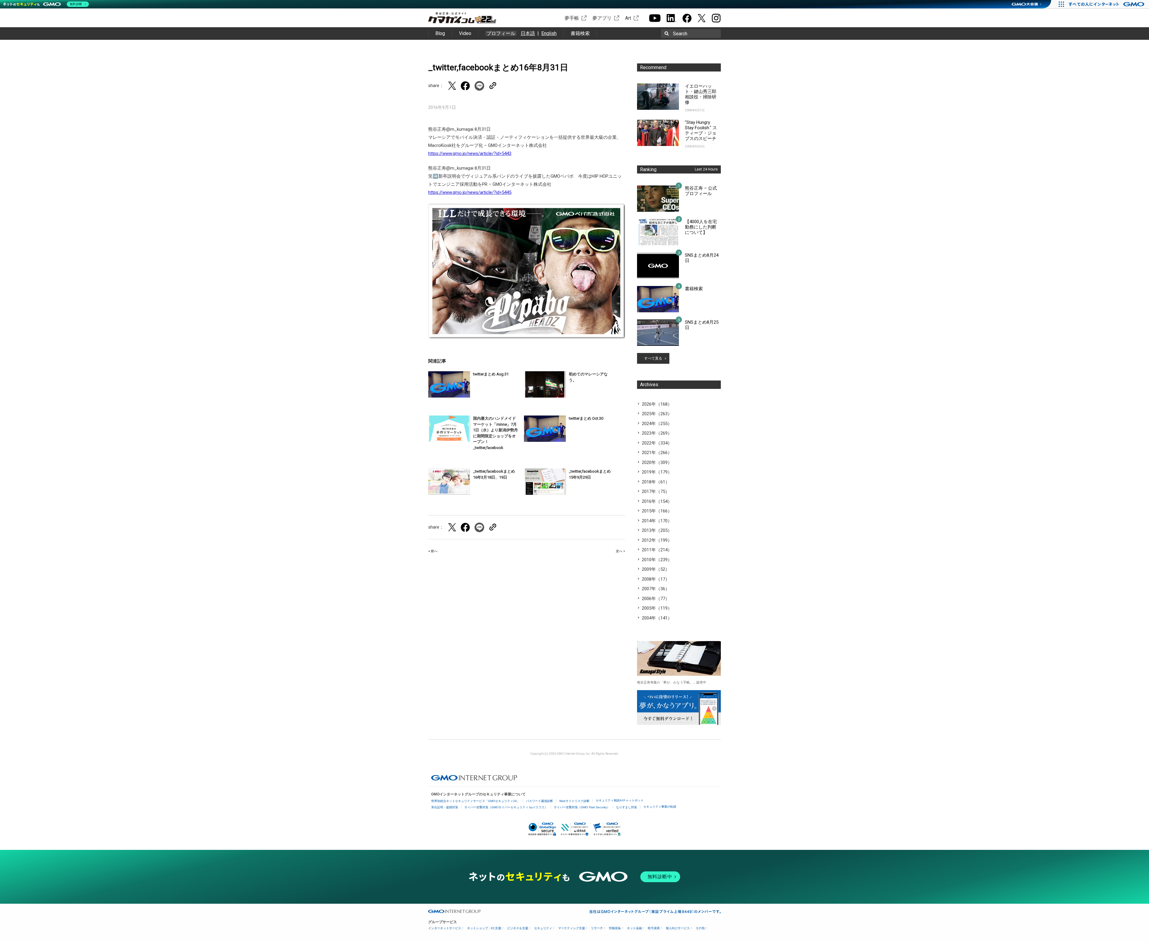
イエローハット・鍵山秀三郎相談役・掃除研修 (700, 94)
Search (680, 33)
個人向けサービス (678, 928)
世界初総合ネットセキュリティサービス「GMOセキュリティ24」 (475, 801)
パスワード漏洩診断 (539, 801)
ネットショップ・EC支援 (484, 928)
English (549, 33)
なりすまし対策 (626, 807)
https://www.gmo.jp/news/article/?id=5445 (469, 192)
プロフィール (501, 33)
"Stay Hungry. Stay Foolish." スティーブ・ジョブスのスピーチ (701, 130)
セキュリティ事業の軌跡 (659, 806)
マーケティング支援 (571, 928)
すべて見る (653, 358)
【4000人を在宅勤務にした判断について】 (701, 227)
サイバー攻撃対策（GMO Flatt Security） (582, 807)
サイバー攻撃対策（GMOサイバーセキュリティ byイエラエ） (506, 807)
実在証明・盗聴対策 (444, 807)
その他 (700, 928)
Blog (440, 33)
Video (465, 33)
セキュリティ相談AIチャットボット (620, 800)
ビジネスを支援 (517, 928)
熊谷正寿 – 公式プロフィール (701, 190)
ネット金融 (634, 928)
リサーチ (597, 928)
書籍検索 (580, 33)
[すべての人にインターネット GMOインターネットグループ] (1107, 4)
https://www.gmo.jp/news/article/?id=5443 (469, 153)
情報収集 (615, 928)
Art (628, 18)
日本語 (528, 33)
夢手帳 (572, 18)
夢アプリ (602, 18)
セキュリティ (543, 928)
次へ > (620, 551)
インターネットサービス (444, 928)
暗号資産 (654, 928)
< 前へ (432, 551)
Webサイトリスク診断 (574, 801)
